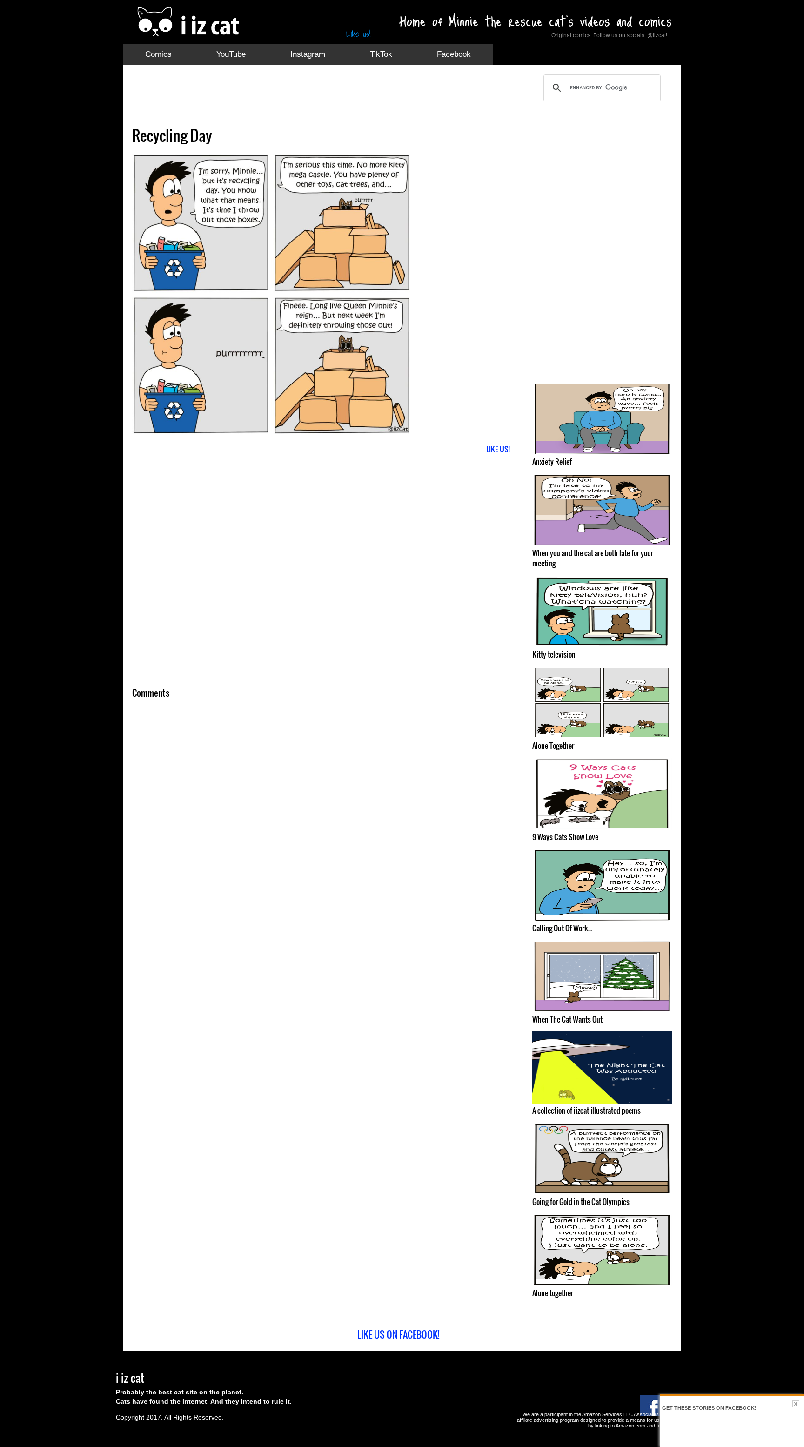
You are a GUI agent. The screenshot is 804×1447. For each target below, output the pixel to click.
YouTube (231, 54)
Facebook (454, 54)
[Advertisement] (301, 95)
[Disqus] (325, 828)
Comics (158, 54)
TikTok (381, 54)
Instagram (307, 54)
